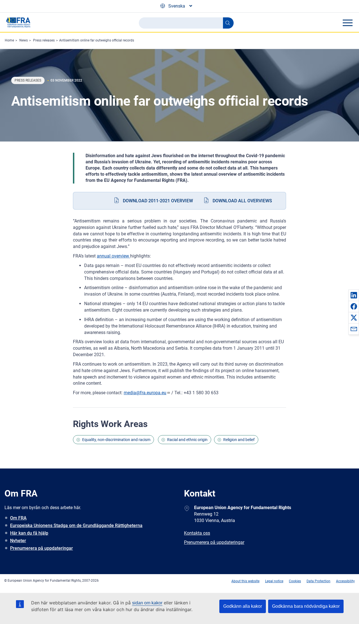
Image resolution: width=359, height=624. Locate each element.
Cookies (295, 581)
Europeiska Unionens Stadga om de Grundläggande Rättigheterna (76, 525)
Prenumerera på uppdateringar (41, 548)
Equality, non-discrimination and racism (116, 439)
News (23, 40)
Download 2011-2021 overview (158, 200)
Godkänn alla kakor (242, 606)
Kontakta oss (197, 533)
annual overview (113, 256)
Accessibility (345, 581)
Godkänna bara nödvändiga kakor (306, 606)
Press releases (44, 40)
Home (9, 40)
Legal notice (274, 581)
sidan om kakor (147, 602)
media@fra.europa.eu (145, 392)
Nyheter (18, 540)
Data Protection (318, 581)
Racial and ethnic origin (187, 439)
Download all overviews (242, 200)
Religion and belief (239, 439)
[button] (354, 295)
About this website (245, 581)
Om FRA (18, 518)
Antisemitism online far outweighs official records (96, 40)
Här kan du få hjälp (29, 533)
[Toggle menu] (347, 23)
